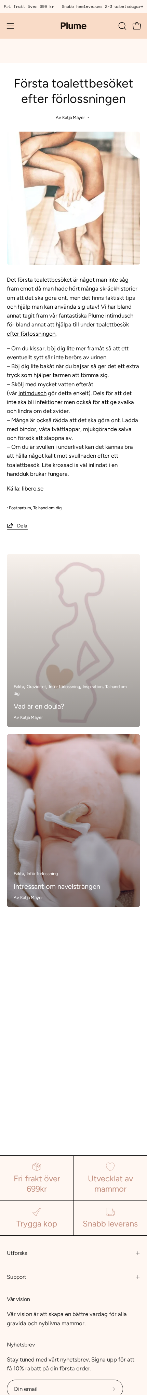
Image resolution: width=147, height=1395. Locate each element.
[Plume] (73, 25)
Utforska (17, 1253)
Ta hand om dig (47, 507)
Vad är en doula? (39, 706)
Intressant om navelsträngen (57, 886)
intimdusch (32, 393)
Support (16, 1277)
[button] (121, 26)
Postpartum (20, 507)
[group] (73, 6)
